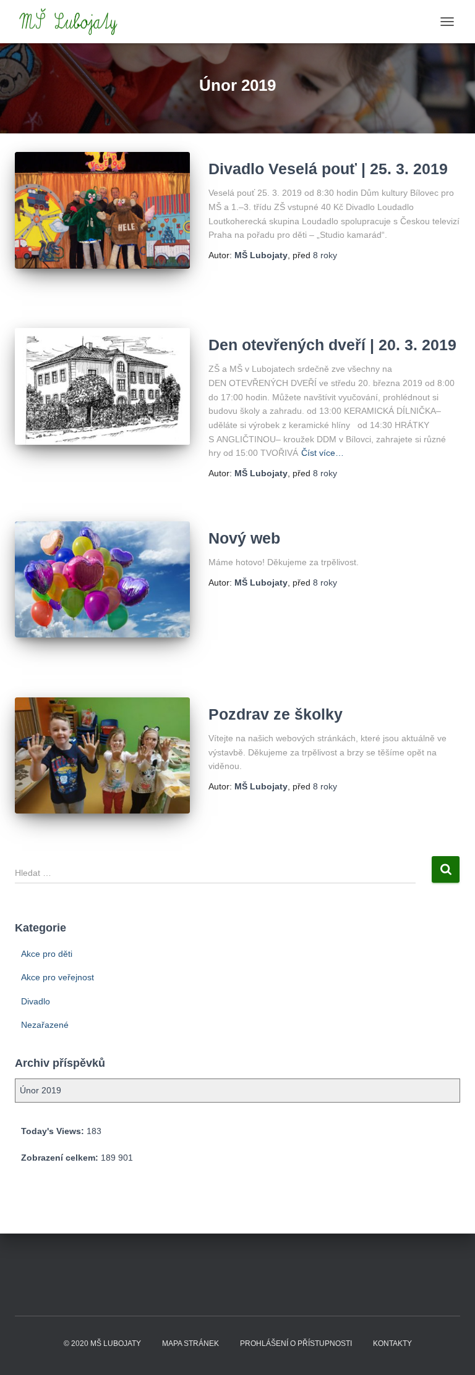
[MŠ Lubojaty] (73, 21)
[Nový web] (102, 579)
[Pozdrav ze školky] (102, 755)
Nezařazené (45, 1025)
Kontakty (392, 1343)
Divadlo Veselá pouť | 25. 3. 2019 (328, 168)
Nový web (244, 538)
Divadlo (35, 1001)
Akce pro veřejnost (57, 977)
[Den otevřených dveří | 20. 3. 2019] (102, 386)
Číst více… (322, 453)
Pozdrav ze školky (275, 714)
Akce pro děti (46, 954)
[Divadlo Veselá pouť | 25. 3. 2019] (102, 210)
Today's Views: (54, 1131)
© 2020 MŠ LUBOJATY (102, 1343)
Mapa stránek (190, 1343)
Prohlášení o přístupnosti (296, 1343)
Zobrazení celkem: (61, 1158)
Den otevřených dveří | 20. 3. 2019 (332, 344)
